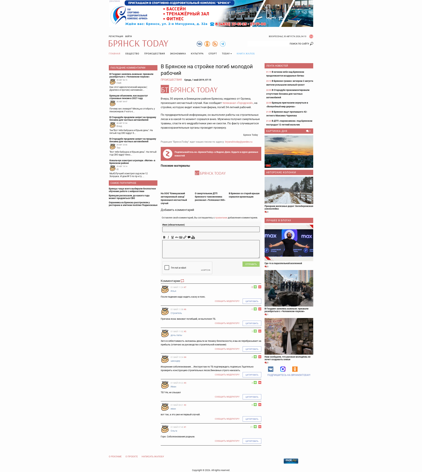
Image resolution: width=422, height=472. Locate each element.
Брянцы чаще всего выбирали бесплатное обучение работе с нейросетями (132, 190)
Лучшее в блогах (278, 220)
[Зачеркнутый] (177, 237)
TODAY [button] (226, 53)
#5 (185, 331)
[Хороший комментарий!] (255, 286)
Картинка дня (276, 131)
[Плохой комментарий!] (259, 286)
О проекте (131, 456)
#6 (185, 309)
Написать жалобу (153, 456)
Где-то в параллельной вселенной (283, 263)
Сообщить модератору (227, 301)
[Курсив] (168, 237)
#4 (185, 357)
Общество (132, 53)
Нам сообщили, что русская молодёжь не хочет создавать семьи (288, 358)
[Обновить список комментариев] (183, 281)
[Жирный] (164, 237)
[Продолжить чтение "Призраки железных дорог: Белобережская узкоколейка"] (289, 190)
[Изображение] (181, 237)
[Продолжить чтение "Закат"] (289, 151)
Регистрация (116, 36)
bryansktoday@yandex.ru (238, 141)
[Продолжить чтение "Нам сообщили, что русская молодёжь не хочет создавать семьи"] (289, 336)
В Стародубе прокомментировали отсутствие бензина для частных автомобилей (287, 94)
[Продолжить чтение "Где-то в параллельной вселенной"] (289, 243)
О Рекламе (115, 456)
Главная (114, 53)
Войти (128, 36)
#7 (185, 287)
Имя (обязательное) (173, 224)
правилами (221, 217)
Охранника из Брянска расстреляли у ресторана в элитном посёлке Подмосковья (133, 203)
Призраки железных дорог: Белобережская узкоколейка (289, 207)
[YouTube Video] (193, 237)
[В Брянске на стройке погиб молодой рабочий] (211, 89)
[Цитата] (189, 237)
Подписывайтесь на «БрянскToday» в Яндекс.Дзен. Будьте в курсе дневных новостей (216, 154)
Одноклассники (295, 369)
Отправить (251, 264)
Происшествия (154, 53)
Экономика (178, 53)
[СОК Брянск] (211, 13)
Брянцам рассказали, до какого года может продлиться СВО (129, 196)
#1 (185, 427)
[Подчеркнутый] (172, 237)
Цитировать (251, 301)
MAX (283, 369)
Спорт (213, 53)
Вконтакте (270, 369)
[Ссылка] (185, 237)
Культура (197, 53)
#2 (185, 405)
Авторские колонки (281, 172)
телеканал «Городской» (237, 103)
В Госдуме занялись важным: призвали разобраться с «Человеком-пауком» (286, 310)
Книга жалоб (246, 53)
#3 (185, 383)
